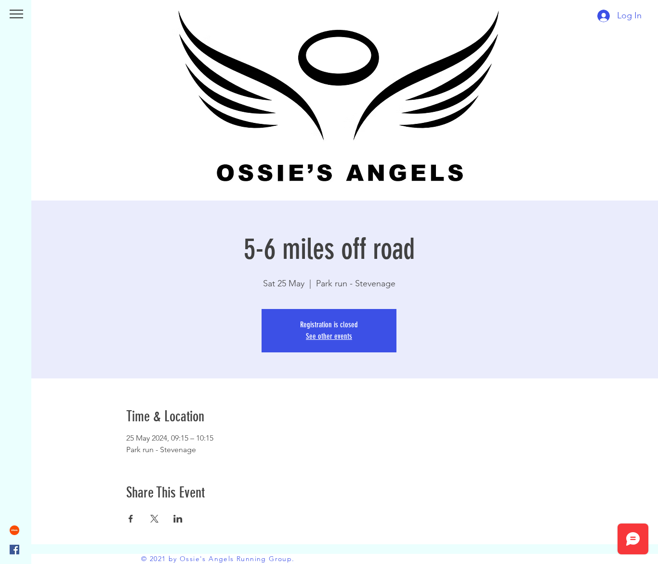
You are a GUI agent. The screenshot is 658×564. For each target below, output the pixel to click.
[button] (16, 14)
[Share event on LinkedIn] (178, 519)
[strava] (14, 530)
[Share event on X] (154, 519)
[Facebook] (14, 549)
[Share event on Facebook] (130, 519)
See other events (329, 336)
